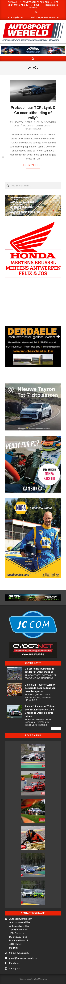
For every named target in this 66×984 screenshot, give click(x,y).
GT (55, 688)
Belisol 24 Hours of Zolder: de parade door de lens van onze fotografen (40, 700)
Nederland (43, 735)
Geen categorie (44, 688)
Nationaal (45, 707)
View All (55, 741)
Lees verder (33, 165)
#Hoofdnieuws (36, 732)
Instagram (14, 981)
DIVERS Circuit (44, 125)
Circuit (31, 125)
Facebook (14, 976)
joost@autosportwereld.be (23, 971)
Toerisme (46, 710)
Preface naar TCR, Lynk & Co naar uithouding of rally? (33, 112)
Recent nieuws (33, 128)
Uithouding (47, 691)
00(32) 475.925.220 (19, 965)
